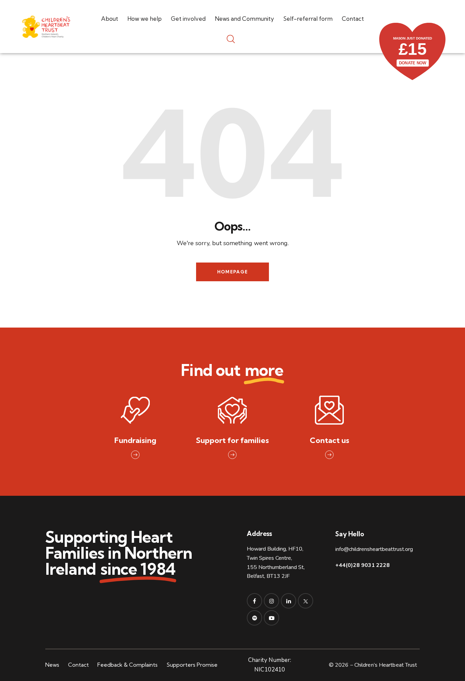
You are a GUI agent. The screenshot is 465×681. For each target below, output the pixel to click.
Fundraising (135, 440)
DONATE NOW (413, 63)
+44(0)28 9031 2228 (362, 565)
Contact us (329, 440)
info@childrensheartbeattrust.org (374, 549)
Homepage (232, 271)
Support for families (232, 440)
